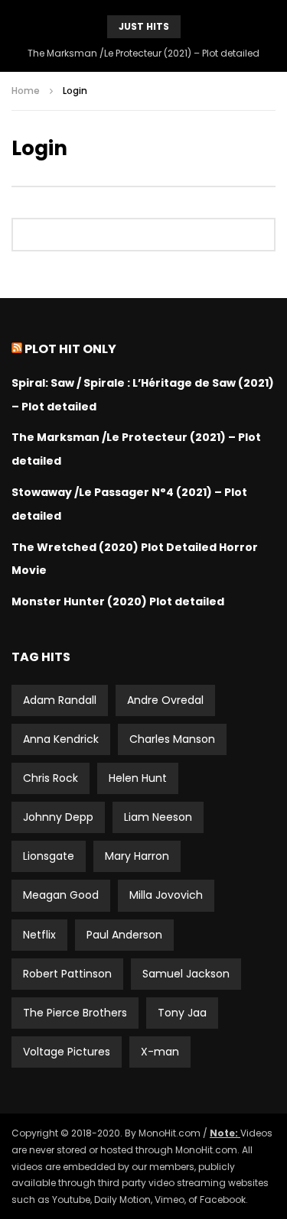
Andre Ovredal (165, 700)
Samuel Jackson (186, 973)
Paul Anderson (124, 934)
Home (25, 90)
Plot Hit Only (70, 349)
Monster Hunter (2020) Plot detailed (117, 601)
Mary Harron (137, 856)
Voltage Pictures (66, 1051)
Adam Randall (59, 700)
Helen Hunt (138, 778)
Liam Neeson (158, 817)
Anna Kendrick (61, 739)
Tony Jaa (182, 1012)
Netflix (39, 934)
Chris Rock (50, 778)
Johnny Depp (58, 817)
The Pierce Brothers (75, 1012)
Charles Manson (172, 739)
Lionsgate (48, 856)
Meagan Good (61, 895)
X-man (160, 1051)
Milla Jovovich (166, 895)
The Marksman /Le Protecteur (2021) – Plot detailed (143, 53)
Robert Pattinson (67, 973)
